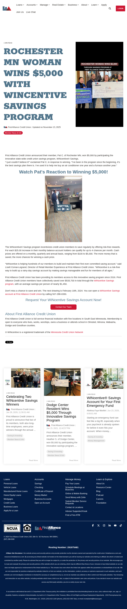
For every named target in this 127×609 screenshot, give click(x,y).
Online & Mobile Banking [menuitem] (76, 493)
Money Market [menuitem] (41, 495)
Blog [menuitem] (98, 491)
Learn (94, 5)
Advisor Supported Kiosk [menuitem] (76, 511)
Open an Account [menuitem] (42, 503)
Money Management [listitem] (96, 441)
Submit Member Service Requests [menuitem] (76, 502)
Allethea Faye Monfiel (96, 411)
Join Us (20, 12)
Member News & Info (13, 133)
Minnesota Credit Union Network (67, 332)
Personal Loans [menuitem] (11, 483)
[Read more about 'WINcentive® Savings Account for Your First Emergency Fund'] (103, 378)
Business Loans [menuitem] (11, 507)
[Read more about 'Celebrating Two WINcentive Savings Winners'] (22, 378)
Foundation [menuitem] (101, 503)
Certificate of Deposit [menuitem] (44, 491)
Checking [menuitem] (39, 487)
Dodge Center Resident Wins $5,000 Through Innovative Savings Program (61, 412)
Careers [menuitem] (99, 499)
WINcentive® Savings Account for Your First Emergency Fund (104, 402)
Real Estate (58, 5)
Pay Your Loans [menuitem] (72, 483)
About (84, 5)
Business (72, 5)
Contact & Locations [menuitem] (74, 507)
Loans (19, 5)
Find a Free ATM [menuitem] (72, 515)
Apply (104, 5)
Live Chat (31, 12)
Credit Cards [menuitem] (9, 503)
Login (120, 8)
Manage (44, 5)
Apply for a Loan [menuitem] (11, 511)
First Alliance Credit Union (19, 127)
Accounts (31, 5)
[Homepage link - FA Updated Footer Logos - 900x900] (33, 531)
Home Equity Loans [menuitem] (12, 495)
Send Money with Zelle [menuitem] (75, 497)
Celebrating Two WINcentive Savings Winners (22, 400)
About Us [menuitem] (100, 483)
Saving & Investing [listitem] (14, 436)
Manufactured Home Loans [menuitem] (16, 491)
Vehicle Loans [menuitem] (10, 487)
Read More (33, 460)
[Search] (109, 8)
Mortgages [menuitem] (8, 499)
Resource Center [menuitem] (103, 487)
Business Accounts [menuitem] (43, 499)
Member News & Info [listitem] (15, 439)
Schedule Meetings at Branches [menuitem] (75, 488)
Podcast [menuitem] (99, 495)
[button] (93, 525)
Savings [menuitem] (38, 483)
